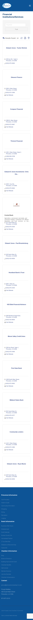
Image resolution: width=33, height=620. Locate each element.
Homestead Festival (6, 538)
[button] (3, 38)
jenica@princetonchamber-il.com (11, 585)
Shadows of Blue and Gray (8, 544)
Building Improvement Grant (9, 561)
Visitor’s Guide (5, 502)
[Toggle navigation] (26, 5)
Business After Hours (7, 526)
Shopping (4, 509)
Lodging (3, 518)
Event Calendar (5, 532)
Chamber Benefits (6, 565)
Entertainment (5, 529)
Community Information (8, 506)
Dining (3, 512)
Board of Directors (6, 558)
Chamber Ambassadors (8, 577)
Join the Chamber (6, 574)
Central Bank (8, 215)
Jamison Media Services (11, 615)
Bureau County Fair (6, 535)
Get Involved (4, 568)
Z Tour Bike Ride (5, 541)
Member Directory (6, 571)
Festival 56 (4, 548)
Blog (2, 555)
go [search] (17, 29)
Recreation (4, 515)
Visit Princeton (5, 499)
